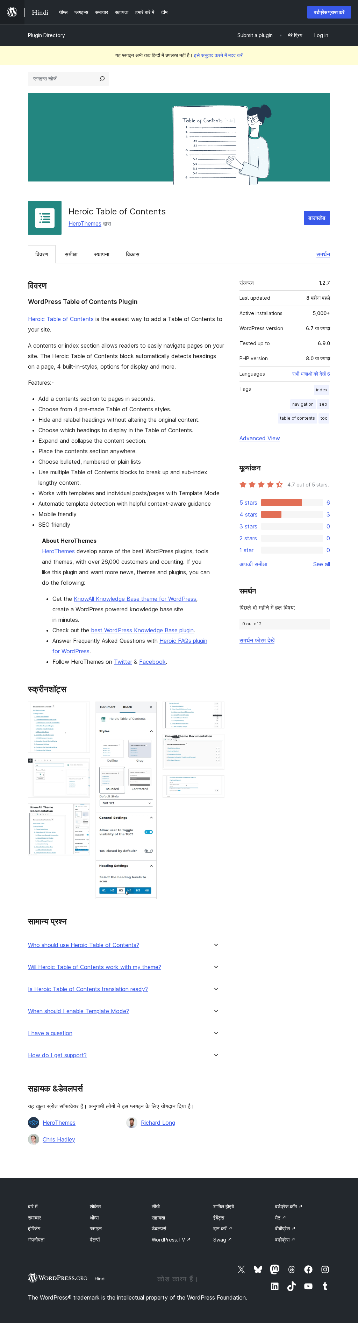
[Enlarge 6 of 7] (215, 743)
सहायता (158, 1218)
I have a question (50, 1033)
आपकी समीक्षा (253, 564)
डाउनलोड (316, 218)
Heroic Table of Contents (61, 318)
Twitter (123, 661)
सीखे (156, 1206)
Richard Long (158, 1122)
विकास (132, 254)
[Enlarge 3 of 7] (80, 812)
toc (324, 418)
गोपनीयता (36, 1240)
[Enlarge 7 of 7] (215, 784)
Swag (222, 1240)
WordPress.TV (171, 1240)
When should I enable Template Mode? (78, 1011)
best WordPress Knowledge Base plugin (142, 630)
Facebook (152, 661)
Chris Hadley (59, 1139)
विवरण (41, 254)
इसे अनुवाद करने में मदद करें (218, 55)
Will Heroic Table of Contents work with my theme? (94, 967)
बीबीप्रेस (285, 1228)
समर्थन (323, 254)
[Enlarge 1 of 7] (80, 710)
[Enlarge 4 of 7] (147, 710)
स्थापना (101, 254)
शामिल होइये (223, 1206)
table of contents (297, 418)
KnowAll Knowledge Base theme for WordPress (135, 598)
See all (321, 564)
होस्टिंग (34, 1228)
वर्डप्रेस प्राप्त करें (329, 12)
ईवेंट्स (218, 1218)
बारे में (32, 1206)
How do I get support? (57, 1055)
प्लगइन (96, 1228)
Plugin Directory (46, 35)
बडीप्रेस (285, 1240)
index (321, 389)
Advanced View (259, 438)
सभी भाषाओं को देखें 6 (311, 374)
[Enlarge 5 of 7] (215, 710)
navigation (303, 404)
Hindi (100, 1278)
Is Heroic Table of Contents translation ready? (88, 989)
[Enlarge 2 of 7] (80, 767)
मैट (280, 1218)
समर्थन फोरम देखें (256, 640)
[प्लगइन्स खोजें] (102, 79)
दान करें (222, 1228)
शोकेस (95, 1206)
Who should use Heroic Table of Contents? (83, 945)
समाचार (34, 1218)
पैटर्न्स (95, 1240)
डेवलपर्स (159, 1228)
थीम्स (94, 1218)
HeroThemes (85, 223)
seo (323, 404)
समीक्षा (71, 254)
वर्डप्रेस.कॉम (289, 1206)
